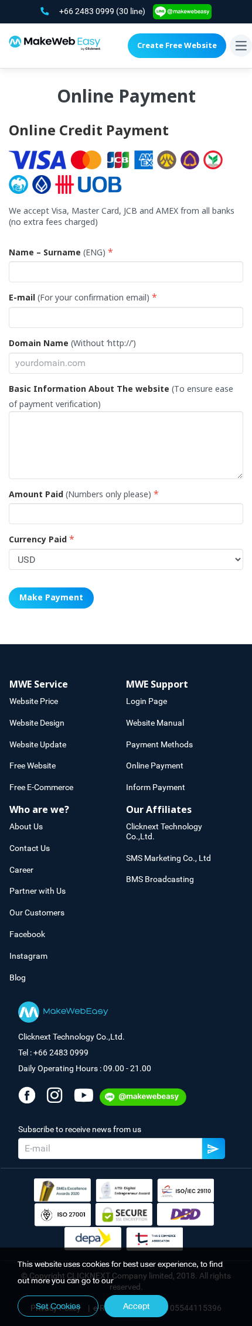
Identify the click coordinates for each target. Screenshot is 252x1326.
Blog (17, 977)
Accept (136, 1306)
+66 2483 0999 (87, 11)
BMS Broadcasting (160, 879)
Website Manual (155, 722)
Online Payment (154, 765)
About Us (26, 826)
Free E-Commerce (41, 787)
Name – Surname (45, 253)
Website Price (33, 701)
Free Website (32, 765)
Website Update (37, 744)
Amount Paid (36, 495)
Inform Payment (155, 787)
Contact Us (29, 848)
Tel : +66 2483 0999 (53, 1052)
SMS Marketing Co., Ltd (168, 858)
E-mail (22, 298)
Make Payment (51, 598)
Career (21, 869)
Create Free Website (177, 46)
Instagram (28, 956)
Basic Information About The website (89, 389)
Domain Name (39, 344)
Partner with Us (37, 891)
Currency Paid (38, 540)
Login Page (146, 701)
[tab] (67, 685)
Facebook (27, 934)
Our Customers (36, 912)
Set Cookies (58, 1306)
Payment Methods (159, 744)
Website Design (36, 722)
